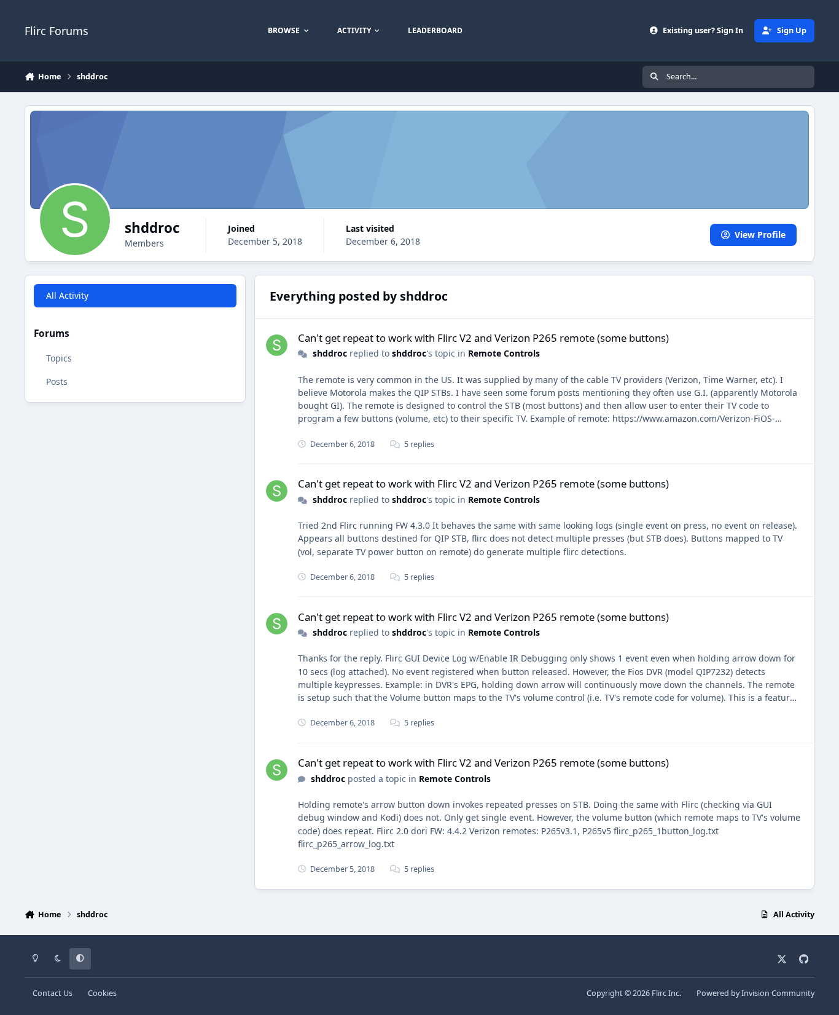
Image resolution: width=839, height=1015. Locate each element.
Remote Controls (504, 353)
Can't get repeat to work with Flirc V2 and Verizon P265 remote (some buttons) (483, 338)
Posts (57, 381)
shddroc (330, 353)
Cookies (102, 993)
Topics (59, 357)
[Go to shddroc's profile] (276, 345)
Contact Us (52, 993)
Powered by (755, 993)
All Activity (67, 295)
